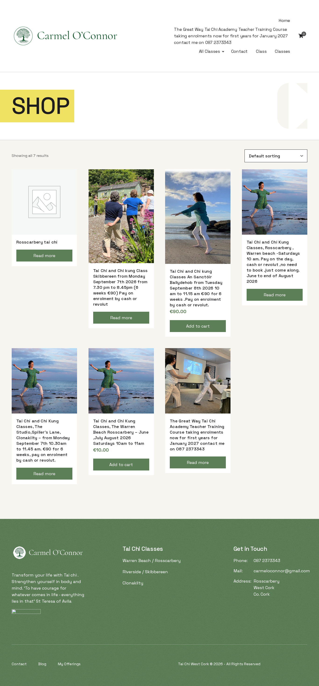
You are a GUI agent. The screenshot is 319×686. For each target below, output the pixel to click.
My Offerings (69, 663)
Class (261, 51)
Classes (282, 51)
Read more (44, 255)
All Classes (209, 51)
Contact (239, 51)
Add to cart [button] (198, 326)
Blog (42, 663)
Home (284, 20)
